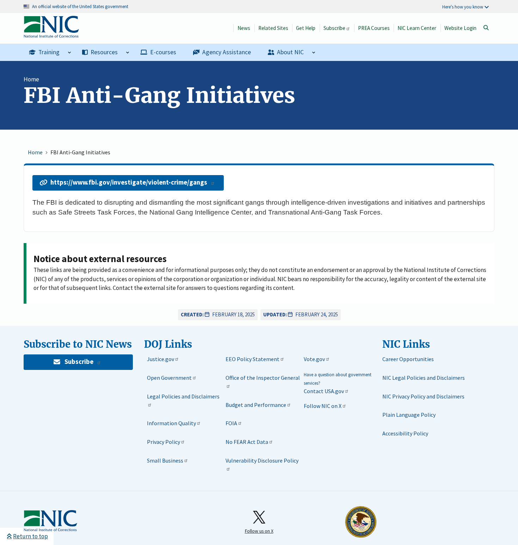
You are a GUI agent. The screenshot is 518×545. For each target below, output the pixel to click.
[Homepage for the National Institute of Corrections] (50, 521)
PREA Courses (374, 28)
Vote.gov (314, 359)
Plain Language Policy (409, 414)
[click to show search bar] (485, 27)
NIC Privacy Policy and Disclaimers (423, 396)
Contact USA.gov (324, 391)
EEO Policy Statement (252, 359)
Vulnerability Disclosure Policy (262, 460)
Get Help (305, 28)
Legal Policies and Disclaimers (183, 396)
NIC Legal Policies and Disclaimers (423, 377)
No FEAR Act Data (247, 441)
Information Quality (171, 423)
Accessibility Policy (405, 433)
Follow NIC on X (322, 405)
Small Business (165, 460)
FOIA (231, 423)
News (244, 28)
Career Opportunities (408, 359)
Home (31, 79)
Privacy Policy (163, 441)
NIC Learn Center (416, 28)
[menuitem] (50, 52)
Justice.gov (160, 359)
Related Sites (273, 28)
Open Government (169, 377)
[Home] (51, 34)
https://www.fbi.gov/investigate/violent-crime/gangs (128, 182)
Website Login (460, 28)
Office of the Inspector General (263, 377)
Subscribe (334, 28)
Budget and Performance (256, 404)
